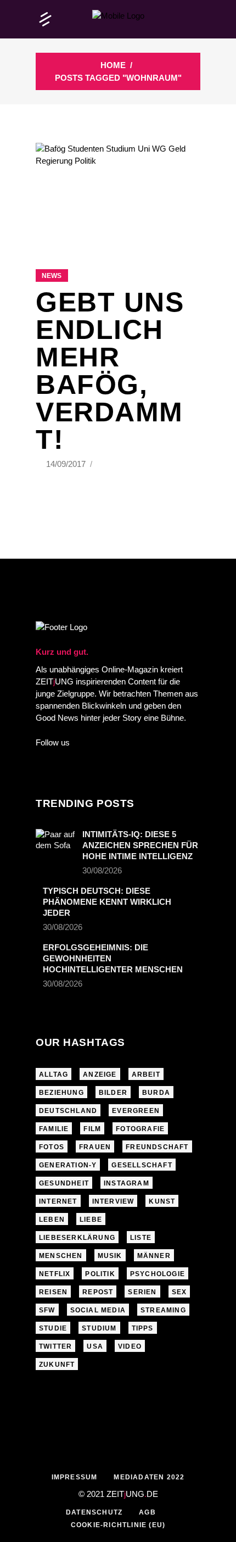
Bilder (113, 1092)
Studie (53, 1328)
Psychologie (157, 1274)
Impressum (75, 1477)
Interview (113, 1201)
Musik (110, 1256)
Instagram (126, 1183)
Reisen (53, 1292)
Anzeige (99, 1074)
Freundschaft (157, 1147)
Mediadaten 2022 (149, 1477)
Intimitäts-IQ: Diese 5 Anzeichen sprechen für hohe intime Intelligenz (140, 845)
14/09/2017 (67, 464)
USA (95, 1346)
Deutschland (68, 1111)
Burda (156, 1092)
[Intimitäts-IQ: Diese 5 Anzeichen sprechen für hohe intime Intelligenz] (55, 842)
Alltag (53, 1074)
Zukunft (57, 1364)
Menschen (61, 1256)
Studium (99, 1328)
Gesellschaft (141, 1165)
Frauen (95, 1147)
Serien (142, 1292)
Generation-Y (68, 1165)
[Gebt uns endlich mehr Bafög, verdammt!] (118, 192)
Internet (58, 1201)
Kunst (162, 1201)
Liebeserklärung (77, 1238)
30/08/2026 (102, 870)
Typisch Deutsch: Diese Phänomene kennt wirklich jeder (107, 901)
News (51, 276)
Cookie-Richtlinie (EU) (118, 1525)
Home (113, 65)
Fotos (51, 1147)
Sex (179, 1292)
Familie (54, 1129)
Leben (52, 1219)
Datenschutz (94, 1512)
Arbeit (146, 1074)
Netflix (54, 1274)
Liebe (91, 1219)
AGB (147, 1512)
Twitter (55, 1346)
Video (130, 1346)
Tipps (143, 1328)
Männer (154, 1256)
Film (92, 1129)
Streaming (163, 1310)
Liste (140, 1238)
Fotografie (140, 1129)
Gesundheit (64, 1183)
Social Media (98, 1310)
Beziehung (61, 1092)
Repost (97, 1292)
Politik (100, 1274)
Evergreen (136, 1111)
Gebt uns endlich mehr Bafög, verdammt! (110, 371)
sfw (47, 1310)
